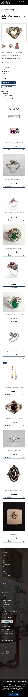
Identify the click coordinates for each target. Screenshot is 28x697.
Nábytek (5, 571)
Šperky (11, 9)
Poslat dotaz (9, 87)
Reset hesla (6, 588)
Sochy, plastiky (6, 565)
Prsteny (16, 9)
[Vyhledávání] (26, 1)
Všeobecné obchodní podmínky (10, 611)
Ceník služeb (6, 605)
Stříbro (4, 560)
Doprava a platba (7, 600)
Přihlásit (5, 584)
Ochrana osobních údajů (9, 614)
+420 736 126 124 (8, 634)
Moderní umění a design (8, 558)
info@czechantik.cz (8, 636)
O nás (4, 596)
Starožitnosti (4, 9)
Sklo (4, 562)
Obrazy (4, 567)
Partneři (5, 602)
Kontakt (14, 288)
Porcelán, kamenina (7, 569)
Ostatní (5, 574)
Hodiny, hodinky (6, 576)
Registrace (5, 586)
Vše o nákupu (6, 598)
